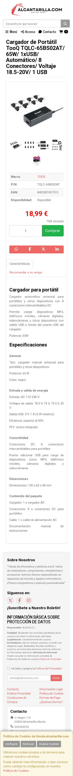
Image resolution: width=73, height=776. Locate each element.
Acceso (29, 31)
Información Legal (51, 689)
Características (20, 264)
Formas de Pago (50, 697)
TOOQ (41, 177)
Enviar (56, 678)
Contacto (49, 31)
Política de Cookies (16, 771)
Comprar (52, 230)
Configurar (11, 743)
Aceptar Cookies (49, 743)
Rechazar (28, 743)
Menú (13, 31)
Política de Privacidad (50, 659)
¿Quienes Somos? (51, 702)
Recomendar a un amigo (26, 272)
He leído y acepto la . (36, 668)
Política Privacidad (18, 693)
